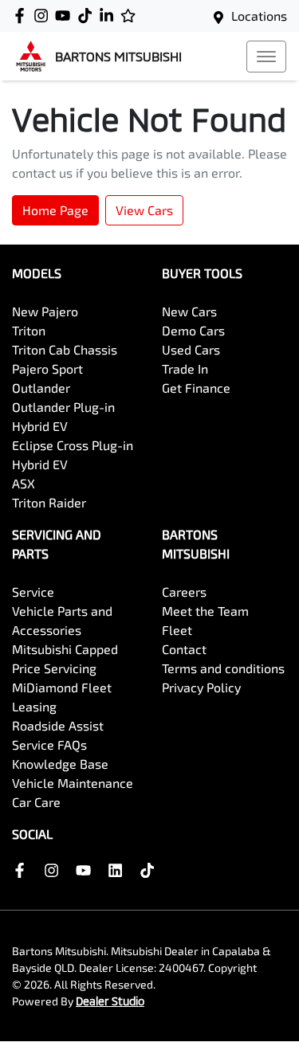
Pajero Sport (47, 368)
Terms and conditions (223, 668)
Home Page (55, 209)
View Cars (144, 209)
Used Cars (191, 349)
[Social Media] (88, 15)
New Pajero (45, 311)
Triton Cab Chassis (64, 349)
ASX (23, 483)
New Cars (189, 311)
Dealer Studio (110, 1001)
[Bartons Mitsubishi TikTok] (150, 870)
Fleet (177, 629)
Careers (184, 591)
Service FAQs (49, 744)
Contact (184, 648)
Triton (28, 330)
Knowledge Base (60, 763)
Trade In (185, 368)
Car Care (36, 801)
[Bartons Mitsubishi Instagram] (44, 15)
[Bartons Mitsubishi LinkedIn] (109, 15)
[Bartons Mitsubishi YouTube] (66, 15)
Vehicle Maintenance (72, 782)
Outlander (41, 387)
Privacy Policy (201, 687)
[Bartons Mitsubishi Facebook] (22, 15)
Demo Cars (193, 330)
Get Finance (196, 387)
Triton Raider (49, 502)
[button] (266, 56)
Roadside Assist (58, 725)
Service (33, 591)
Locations (259, 15)
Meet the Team (205, 610)
